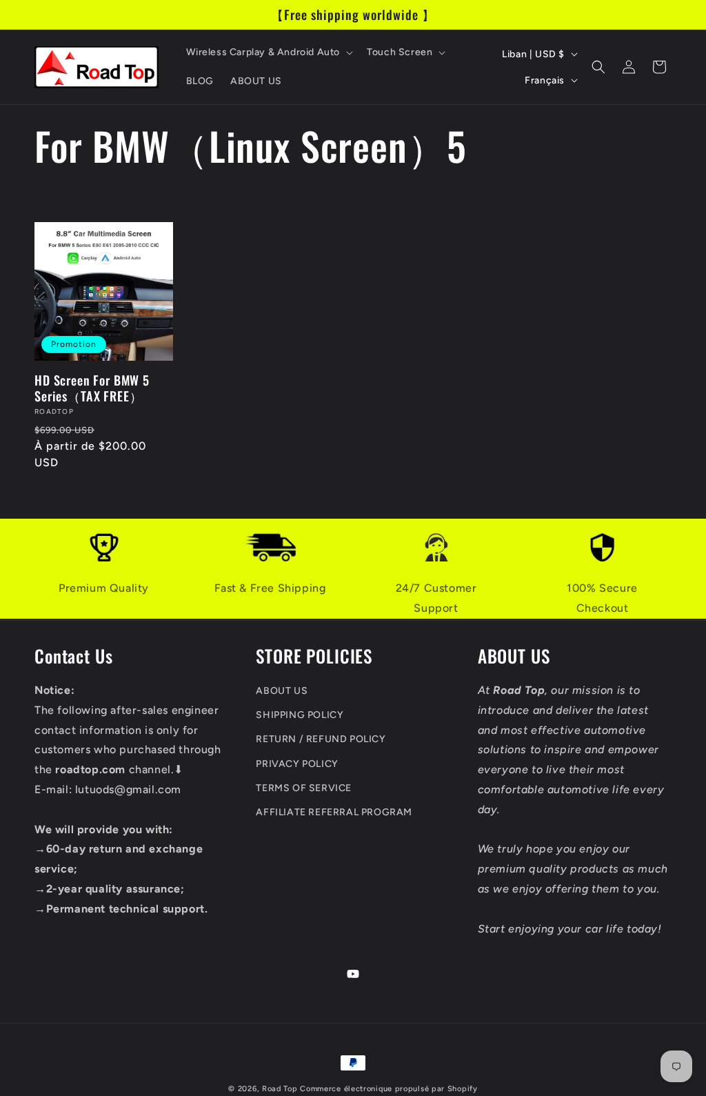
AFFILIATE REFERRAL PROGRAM (334, 812)
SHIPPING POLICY (299, 715)
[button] (268, 52)
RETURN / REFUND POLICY (320, 739)
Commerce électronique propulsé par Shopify (388, 1088)
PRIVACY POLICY (297, 764)
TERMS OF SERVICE (304, 788)
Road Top (280, 1088)
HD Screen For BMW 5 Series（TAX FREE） (92, 387)
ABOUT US (281, 691)
